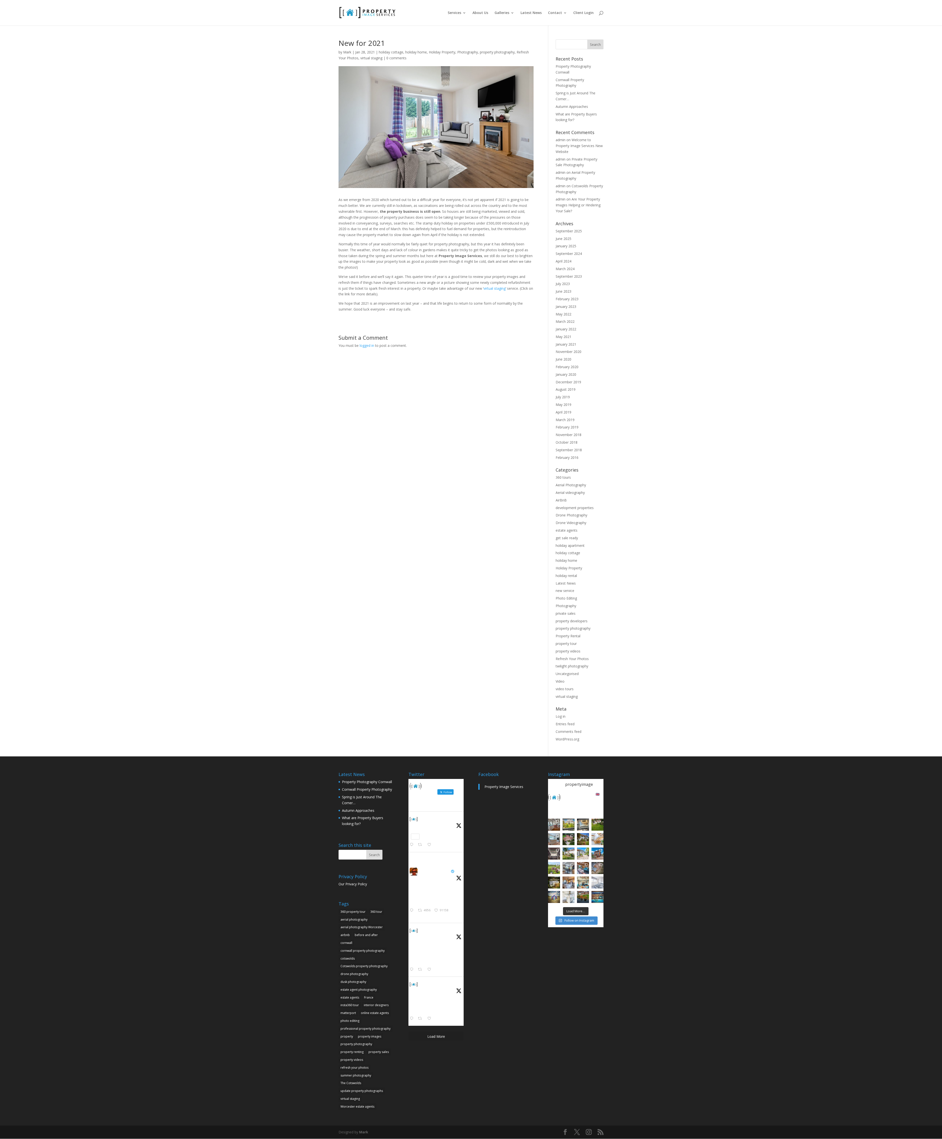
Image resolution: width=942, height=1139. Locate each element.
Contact (555, 13)
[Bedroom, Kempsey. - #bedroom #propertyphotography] (569, 882)
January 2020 (566, 374)
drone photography (354, 974)
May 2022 (563, 314)
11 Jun (424, 825)
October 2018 (566, 442)
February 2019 (567, 427)
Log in (560, 716)
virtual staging (371, 58)
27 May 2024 (428, 877)
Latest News (531, 13)
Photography (467, 52)
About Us (480, 13)
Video (560, 681)
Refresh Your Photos (572, 658)
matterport (348, 1013)
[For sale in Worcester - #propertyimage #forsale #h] (583, 839)
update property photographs (361, 1091)
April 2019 (563, 412)
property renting (352, 1052)
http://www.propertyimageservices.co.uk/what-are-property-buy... (436, 959)
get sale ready (567, 538)
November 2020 (568, 351)
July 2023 (563, 283)
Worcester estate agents (357, 1106)
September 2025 (569, 231)
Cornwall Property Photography (367, 789)
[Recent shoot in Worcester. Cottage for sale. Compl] (569, 854)
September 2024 (569, 253)
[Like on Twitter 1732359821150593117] (430, 1018)
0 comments (396, 58)
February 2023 (567, 299)
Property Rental (568, 636)
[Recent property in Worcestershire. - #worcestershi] (597, 839)
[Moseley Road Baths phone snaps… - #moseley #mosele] (554, 854)
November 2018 (568, 434)
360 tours (563, 477)
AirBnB (561, 500)
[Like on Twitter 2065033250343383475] (430, 844)
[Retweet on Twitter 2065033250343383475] (421, 844)
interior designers (376, 1005)
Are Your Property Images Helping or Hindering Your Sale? (578, 205)
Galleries (502, 13)
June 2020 (563, 359)
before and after (366, 935)
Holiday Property (442, 52)
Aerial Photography (571, 485)
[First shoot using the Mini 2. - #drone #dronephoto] (583, 897)
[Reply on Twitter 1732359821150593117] (412, 1018)
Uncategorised (567, 673)
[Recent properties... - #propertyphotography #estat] (569, 868)
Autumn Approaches (572, 106)
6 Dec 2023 (427, 990)
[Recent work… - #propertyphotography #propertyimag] (554, 839)
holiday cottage (391, 52)
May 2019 (563, 404)
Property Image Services (503, 786)
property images (369, 1036)
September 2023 (569, 276)
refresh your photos (354, 1067)
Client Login (583, 13)
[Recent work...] (554, 825)
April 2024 (563, 261)
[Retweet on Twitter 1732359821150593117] (421, 1018)
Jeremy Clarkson (434, 871)
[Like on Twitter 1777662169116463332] (430, 969)
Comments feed (568, 731)
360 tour (376, 912)
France (368, 997)
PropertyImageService (439, 818)
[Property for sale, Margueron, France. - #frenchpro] (583, 854)
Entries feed (565, 724)
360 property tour (353, 912)
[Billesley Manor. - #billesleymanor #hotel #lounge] (583, 882)
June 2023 (563, 291)
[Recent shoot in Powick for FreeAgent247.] (597, 868)
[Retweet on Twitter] (421, 858)
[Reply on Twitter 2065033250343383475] (412, 844)
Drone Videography (571, 522)
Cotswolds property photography (364, 966)
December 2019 (568, 382)
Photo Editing (566, 598)
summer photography (355, 1075)
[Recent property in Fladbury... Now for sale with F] (597, 854)
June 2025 (563, 238)
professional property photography (365, 1028)
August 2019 (566, 389)
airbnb (345, 935)
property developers (572, 621)
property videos (568, 651)
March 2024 (565, 268)
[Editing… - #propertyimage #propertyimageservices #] (583, 825)
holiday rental (566, 575)
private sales (566, 613)
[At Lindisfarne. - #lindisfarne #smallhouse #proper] (554, 897)
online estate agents (375, 1013)
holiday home (416, 52)
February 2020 (567, 366)
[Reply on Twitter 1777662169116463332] (412, 969)
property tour (566, 643)
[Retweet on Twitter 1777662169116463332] (421, 969)
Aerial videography (570, 492)
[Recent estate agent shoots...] (554, 868)
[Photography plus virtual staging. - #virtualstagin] (597, 882)
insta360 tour (349, 1005)
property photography (497, 52)
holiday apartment (570, 545)
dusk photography (353, 982)
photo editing (349, 1021)
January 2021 (566, 344)
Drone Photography (571, 515)
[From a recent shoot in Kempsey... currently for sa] (583, 868)
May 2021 (563, 336)
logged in (367, 345)
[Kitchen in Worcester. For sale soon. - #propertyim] (569, 897)
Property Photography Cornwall (367, 781)
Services (454, 13)
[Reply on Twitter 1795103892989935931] (412, 910)
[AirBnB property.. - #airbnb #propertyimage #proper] (569, 839)
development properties (575, 507)
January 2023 (566, 306)
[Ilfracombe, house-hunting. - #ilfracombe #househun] (554, 882)
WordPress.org (567, 739)
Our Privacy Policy (353, 884)
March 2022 (565, 321)
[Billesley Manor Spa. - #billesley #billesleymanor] (597, 897)
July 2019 (563, 397)
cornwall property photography (362, 951)
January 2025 (566, 246)
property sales (378, 1052)
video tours (565, 689)
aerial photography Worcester (361, 927)
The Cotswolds (350, 1083)
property (346, 1036)
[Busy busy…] (569, 825)
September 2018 (569, 450)
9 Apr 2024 (427, 936)
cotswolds (347, 958)
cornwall (346, 943)
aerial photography (353, 919)
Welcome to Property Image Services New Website (579, 146)
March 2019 (565, 419)
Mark (347, 52)
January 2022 (566, 329)
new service (565, 590)
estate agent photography (358, 990)
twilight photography (572, 666)
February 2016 (567, 457)
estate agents (566, 530)
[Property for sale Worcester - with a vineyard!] (597, 825)
